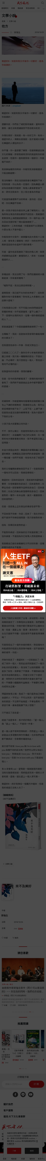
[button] (42, 551)
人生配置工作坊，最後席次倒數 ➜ (23, 608)
